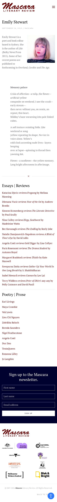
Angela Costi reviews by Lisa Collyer (27, 243)
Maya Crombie (9, 306)
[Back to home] (18, 7)
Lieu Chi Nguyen (11, 317)
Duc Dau (6, 343)
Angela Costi (8, 338)
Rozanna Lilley (10, 353)
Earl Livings (8, 301)
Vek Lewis (7, 312)
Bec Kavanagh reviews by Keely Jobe (27, 228)
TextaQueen (8, 348)
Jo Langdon (8, 359)
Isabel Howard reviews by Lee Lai (23, 275)
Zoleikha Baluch (10, 322)
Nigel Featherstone (12, 333)
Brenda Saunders (11, 327)
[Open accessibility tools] (51, 496)
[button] (53, 7)
